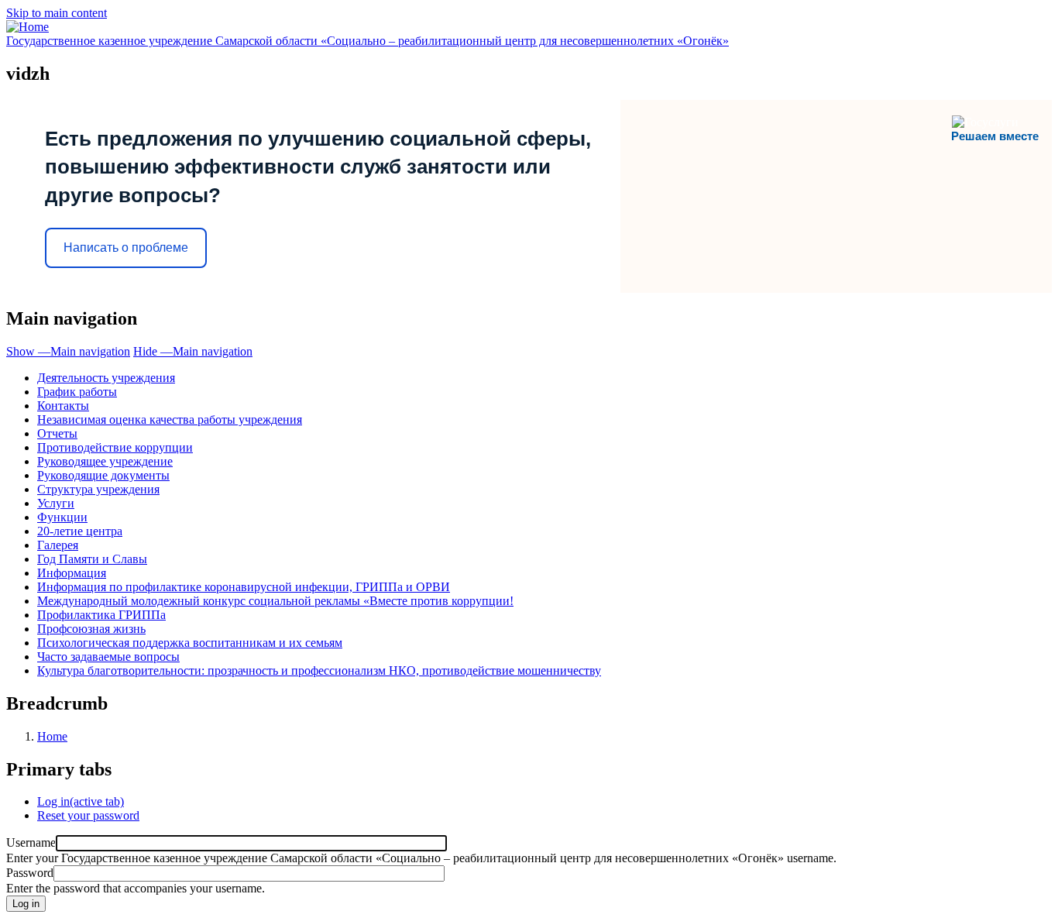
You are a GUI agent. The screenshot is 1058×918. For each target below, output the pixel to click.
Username (31, 842)
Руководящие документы (103, 475)
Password (29, 872)
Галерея (57, 545)
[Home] (27, 26)
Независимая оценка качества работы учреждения (169, 419)
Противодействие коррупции (115, 447)
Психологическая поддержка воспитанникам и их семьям (189, 642)
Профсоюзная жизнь (91, 628)
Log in (80, 801)
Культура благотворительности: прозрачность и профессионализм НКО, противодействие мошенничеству (319, 670)
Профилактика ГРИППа (101, 614)
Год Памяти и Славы (92, 559)
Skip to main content (56, 12)
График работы (77, 391)
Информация (71, 572)
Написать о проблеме (126, 247)
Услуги (55, 503)
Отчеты (57, 433)
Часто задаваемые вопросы (108, 656)
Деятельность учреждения (106, 377)
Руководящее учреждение (105, 461)
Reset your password (88, 815)
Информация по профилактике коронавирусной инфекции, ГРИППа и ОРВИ (243, 586)
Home (52, 736)
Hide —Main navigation (192, 351)
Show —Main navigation (68, 351)
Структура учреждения (98, 489)
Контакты (63, 405)
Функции (62, 517)
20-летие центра (79, 531)
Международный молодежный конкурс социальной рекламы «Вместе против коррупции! (275, 600)
